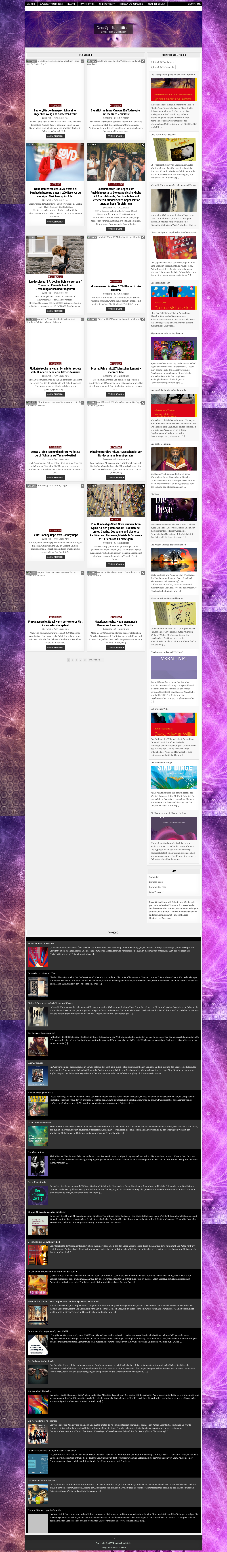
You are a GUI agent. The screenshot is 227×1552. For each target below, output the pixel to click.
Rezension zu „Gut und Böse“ (42, 939)
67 (85, 660)
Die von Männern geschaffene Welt (45, 1476)
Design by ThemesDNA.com (113, 1547)
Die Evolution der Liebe (39, 1357)
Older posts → (96, 660)
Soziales (56, 184)
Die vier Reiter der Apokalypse (42, 1387)
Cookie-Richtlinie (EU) (156, 3)
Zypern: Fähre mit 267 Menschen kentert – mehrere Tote (116, 370)
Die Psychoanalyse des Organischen (168, 485)
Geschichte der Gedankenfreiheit (44, 1208)
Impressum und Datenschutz (131, 3)
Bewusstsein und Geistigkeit (51, 3)
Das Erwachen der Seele (39, 1089)
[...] (177, 118)
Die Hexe (155, 434)
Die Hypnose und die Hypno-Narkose (169, 753)
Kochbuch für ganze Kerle (40, 1059)
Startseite (31, 3)
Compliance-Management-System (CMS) (48, 1297)
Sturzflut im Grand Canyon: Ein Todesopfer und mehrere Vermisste (116, 112)
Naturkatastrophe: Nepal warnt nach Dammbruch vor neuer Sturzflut (116, 623)
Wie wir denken (35, 1029)
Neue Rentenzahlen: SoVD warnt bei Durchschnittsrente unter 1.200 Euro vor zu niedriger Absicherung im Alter (55, 192)
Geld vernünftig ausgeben (163, 75)
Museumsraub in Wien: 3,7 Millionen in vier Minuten (115, 288)
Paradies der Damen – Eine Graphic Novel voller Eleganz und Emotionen (63, 1268)
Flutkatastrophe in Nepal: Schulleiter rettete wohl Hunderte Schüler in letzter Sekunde (55, 370)
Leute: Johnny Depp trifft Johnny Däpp (55, 535)
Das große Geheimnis (161, 384)
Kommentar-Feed (157, 887)
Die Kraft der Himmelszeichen (42, 1447)
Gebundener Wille (159, 649)
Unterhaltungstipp (107, 3)
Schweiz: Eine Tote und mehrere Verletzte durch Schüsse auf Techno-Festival (55, 453)
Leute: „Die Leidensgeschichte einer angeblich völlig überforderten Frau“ (55, 112)
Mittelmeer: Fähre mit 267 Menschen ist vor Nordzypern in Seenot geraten (116, 453)
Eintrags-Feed (156, 882)
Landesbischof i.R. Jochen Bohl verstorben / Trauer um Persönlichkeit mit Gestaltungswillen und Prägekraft (55, 285)
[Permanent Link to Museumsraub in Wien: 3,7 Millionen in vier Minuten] (116, 257)
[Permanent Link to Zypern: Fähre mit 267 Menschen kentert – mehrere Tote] (116, 339)
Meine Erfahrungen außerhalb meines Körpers (173, 125)
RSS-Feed (47, 118)
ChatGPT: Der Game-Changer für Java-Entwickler (52, 1417)
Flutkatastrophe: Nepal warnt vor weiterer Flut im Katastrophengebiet (55, 623)
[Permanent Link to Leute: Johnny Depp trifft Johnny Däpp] (55, 505)
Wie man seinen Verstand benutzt (167, 538)
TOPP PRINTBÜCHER (87, 3)
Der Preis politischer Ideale (41, 1327)
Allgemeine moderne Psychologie (167, 273)
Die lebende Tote (36, 1118)
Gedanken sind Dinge (161, 702)
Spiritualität (117, 184)
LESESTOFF (71, 3)
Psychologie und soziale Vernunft (167, 592)
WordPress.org (156, 892)
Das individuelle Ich (160, 223)
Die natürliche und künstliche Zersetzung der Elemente (54, 1506)
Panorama (57, 105)
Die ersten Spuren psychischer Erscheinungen (173, 172)
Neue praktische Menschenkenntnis (168, 330)
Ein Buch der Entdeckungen (41, 999)
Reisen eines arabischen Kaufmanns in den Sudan (52, 1238)
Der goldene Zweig (37, 1148)
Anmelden (154, 877)
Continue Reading (56, 136)
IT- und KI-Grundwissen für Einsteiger (47, 1178)
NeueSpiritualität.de (113, 27)
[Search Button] (114, 1537)
